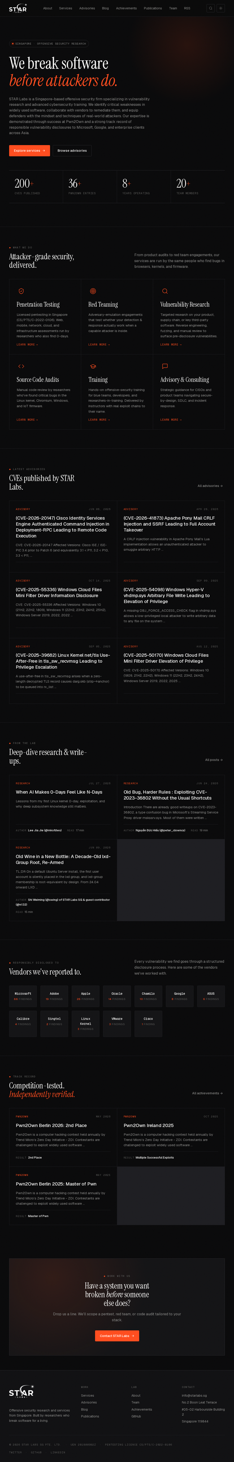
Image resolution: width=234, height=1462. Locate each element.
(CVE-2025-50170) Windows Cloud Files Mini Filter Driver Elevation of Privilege (166, 658)
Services (65, 8)
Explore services (27, 151)
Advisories (87, 8)
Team (173, 8)
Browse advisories (72, 151)
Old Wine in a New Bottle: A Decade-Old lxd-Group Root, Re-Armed (63, 859)
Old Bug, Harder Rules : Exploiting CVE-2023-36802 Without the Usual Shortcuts (168, 795)
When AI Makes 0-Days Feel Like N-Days (59, 792)
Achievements (126, 8)
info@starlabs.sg (194, 1395)
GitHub (136, 1416)
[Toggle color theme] (221, 8)
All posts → (214, 760)
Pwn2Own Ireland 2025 (149, 1125)
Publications (153, 8)
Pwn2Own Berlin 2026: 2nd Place (51, 1125)
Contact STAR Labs (114, 1336)
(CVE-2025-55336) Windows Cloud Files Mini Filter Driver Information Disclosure (59, 592)
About (47, 8)
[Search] (211, 8)
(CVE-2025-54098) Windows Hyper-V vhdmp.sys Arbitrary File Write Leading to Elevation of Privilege (167, 595)
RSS (187, 8)
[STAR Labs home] (18, 8)
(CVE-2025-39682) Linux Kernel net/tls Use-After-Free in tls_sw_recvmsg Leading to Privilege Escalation (63, 661)
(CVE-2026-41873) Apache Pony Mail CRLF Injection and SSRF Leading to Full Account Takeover (170, 524)
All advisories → (210, 486)
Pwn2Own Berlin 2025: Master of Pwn (56, 1184)
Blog (105, 8)
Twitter (15, 1452)
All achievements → (207, 1093)
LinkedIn (58, 1452)
